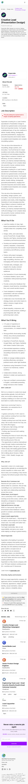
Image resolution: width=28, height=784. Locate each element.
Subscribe (14, 743)
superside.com (15, 570)
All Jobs (3, 9)
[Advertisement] (14, 55)
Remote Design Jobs (20, 616)
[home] (2, 2)
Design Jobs (10, 9)
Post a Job (4, 762)
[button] (25, 2)
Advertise (4, 764)
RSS (3, 766)
